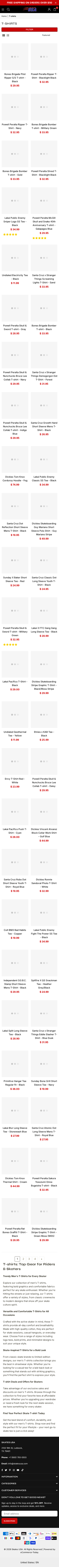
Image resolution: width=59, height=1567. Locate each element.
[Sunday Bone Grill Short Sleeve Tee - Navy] (44, 1064)
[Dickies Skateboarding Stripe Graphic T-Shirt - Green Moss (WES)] (44, 1211)
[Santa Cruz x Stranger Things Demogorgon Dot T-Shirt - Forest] (44, 355)
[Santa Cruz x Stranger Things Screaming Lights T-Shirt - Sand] (44, 258)
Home (4, 16)
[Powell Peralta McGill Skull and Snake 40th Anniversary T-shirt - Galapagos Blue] (44, 200)
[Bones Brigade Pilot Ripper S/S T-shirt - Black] (15, 56)
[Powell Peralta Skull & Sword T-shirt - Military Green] (15, 610)
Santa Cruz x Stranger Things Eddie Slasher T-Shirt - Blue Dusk (44, 1034)
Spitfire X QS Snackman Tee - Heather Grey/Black (44, 984)
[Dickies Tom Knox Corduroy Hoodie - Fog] (15, 459)
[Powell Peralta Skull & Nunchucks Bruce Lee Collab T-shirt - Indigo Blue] (15, 405)
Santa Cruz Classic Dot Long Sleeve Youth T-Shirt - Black (44, 581)
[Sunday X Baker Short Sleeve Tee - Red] (15, 560)
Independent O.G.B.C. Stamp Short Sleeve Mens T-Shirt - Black (15, 984)
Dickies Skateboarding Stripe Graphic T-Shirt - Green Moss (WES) (44, 1232)
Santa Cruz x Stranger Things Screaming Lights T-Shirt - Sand (44, 279)
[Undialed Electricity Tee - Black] (15, 258)
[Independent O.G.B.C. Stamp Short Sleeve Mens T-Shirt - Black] (15, 963)
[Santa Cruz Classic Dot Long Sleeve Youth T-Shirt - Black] (44, 560)
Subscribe (9, 1521)
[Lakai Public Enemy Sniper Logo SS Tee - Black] (15, 200)
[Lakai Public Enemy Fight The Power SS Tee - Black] (44, 912)
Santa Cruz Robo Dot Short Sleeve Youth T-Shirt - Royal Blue (15, 883)
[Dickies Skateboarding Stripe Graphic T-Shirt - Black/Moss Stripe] (44, 664)
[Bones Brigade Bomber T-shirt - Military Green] (44, 107)
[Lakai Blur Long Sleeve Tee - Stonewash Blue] (15, 1110)
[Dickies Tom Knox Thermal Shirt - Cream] (15, 1161)
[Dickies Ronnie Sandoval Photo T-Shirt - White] (44, 862)
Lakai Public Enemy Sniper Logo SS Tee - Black (14, 221)
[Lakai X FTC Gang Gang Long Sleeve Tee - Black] (44, 610)
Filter (29, 29)
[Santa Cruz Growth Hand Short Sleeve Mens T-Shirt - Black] (44, 405)
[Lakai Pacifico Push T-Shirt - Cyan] (15, 811)
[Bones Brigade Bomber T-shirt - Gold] (15, 154)
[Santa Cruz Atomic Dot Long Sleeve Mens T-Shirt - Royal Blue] (44, 1110)
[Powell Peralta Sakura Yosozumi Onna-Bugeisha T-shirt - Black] (44, 1161)
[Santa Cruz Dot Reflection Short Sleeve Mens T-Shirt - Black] (15, 506)
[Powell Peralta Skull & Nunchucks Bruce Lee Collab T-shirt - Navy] (15, 355)
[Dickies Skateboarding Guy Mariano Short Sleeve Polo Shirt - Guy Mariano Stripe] (44, 506)
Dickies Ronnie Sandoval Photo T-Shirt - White (44, 883)
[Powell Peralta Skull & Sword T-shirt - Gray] (15, 308)
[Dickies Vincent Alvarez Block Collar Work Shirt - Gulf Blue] (44, 811)
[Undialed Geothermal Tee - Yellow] (15, 714)
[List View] (8, 35)
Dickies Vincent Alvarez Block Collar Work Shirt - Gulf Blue (44, 833)
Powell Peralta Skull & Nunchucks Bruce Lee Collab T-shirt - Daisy (44, 782)
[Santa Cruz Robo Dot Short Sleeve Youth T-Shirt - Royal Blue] (15, 862)
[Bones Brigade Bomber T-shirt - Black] (44, 308)
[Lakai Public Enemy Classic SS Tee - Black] (44, 459)
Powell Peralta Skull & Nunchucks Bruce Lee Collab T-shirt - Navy (15, 376)
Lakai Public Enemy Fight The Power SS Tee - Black (44, 934)
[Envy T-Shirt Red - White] (15, 761)
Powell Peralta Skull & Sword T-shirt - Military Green (15, 632)
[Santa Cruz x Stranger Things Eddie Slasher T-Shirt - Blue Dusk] (44, 1013)
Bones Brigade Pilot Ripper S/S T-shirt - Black (15, 78)
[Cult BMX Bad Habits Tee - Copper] (15, 912)
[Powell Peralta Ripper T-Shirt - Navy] (15, 107)
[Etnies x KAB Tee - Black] (44, 714)
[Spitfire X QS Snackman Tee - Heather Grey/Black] (44, 963)
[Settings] (49, 9)
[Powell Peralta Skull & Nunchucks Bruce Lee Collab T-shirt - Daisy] (44, 761)
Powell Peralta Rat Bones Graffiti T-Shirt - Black (15, 1232)
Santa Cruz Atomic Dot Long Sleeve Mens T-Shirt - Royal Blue (44, 1132)
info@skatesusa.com (18, 1463)
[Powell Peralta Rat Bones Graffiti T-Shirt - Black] (15, 1211)
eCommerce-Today (29, 1552)
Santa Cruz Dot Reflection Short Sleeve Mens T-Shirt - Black (15, 527)
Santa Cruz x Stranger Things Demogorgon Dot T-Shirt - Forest (44, 376)
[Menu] (3, 9)
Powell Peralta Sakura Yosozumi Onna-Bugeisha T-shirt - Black (44, 1182)
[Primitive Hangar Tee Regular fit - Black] (15, 1064)
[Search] (8, 9)
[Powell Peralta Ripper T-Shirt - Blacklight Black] (44, 56)
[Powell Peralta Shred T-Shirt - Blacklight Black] (44, 154)
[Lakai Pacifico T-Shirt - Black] (15, 664)
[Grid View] (4, 35)
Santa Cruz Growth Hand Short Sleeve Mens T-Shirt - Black (44, 426)
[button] (10, 234)
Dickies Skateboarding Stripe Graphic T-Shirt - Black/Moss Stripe (44, 685)
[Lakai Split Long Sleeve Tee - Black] (15, 1013)
